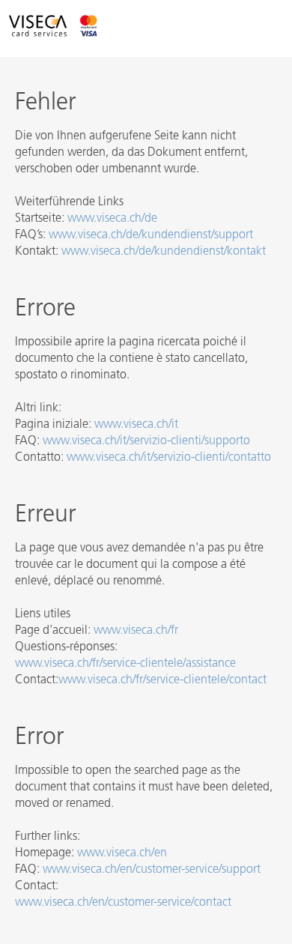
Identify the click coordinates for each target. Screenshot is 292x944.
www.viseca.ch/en (122, 853)
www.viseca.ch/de (112, 219)
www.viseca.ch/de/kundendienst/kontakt (163, 252)
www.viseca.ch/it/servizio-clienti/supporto (146, 441)
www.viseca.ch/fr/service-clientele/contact (162, 680)
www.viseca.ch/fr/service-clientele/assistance (125, 664)
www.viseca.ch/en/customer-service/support (152, 870)
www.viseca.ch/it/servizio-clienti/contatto (169, 458)
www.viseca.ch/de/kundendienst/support (151, 235)
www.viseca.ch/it (136, 425)
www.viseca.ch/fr (136, 631)
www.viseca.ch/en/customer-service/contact (123, 903)
